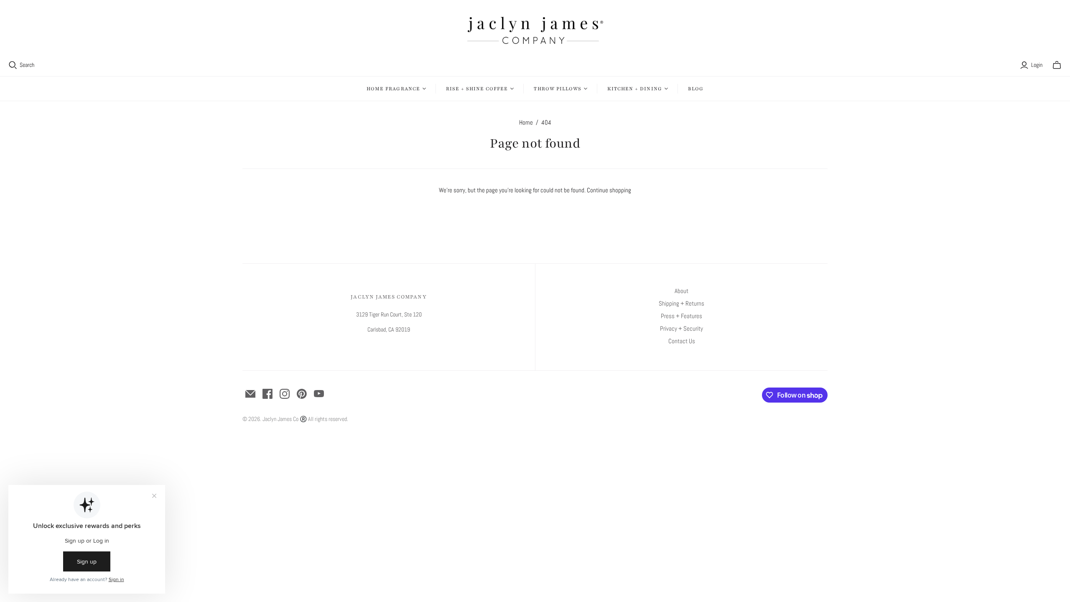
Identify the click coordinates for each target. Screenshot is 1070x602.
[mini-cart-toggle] (1057, 65)
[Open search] (13, 65)
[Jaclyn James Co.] (535, 30)
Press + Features (681, 316)
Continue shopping (609, 190)
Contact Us (681, 341)
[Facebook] (267, 394)
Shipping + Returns (681, 303)
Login (1036, 65)
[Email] (250, 394)
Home (526, 122)
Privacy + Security (681, 328)
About (681, 291)
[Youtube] (319, 394)
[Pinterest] (302, 394)
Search (27, 65)
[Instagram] (285, 394)
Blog (695, 88)
